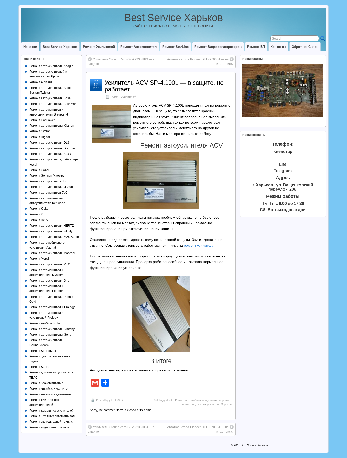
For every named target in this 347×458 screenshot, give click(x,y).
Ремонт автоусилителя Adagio (51, 66)
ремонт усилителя (199, 245)
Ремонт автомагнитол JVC (48, 192)
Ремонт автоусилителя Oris (49, 280)
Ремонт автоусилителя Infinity (50, 231)
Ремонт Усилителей (123, 96)
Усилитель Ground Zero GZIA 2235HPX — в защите (121, 62)
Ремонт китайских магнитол (49, 388)
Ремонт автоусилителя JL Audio (52, 187)
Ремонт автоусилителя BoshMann (53, 104)
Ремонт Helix (38, 220)
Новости (30, 47)
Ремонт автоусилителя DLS (49, 142)
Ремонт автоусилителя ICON (50, 154)
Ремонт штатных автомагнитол (52, 416)
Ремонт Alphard (40, 82)
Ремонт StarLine (175, 47)
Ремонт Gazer (39, 170)
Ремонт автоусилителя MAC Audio (54, 237)
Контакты (278, 47)
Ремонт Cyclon (40, 131)
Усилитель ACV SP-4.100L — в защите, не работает (164, 86)
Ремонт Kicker (39, 208)
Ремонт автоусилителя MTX (49, 264)
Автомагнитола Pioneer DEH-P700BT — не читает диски (200, 62)
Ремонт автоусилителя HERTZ (51, 225)
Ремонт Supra (39, 367)
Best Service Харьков (173, 17)
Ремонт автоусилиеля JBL (48, 181)
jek (111, 400)
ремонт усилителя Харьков (214, 404)
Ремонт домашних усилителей (51, 410)
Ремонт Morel (39, 258)
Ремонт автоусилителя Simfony (52, 329)
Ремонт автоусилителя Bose (50, 98)
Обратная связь (305, 47)
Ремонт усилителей (99, 47)
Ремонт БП (256, 47)
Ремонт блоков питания (46, 383)
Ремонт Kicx (38, 214)
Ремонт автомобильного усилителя (198, 400)
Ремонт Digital (39, 137)
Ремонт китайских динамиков (50, 394)
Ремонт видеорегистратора (49, 427)
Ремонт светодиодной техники (51, 421)
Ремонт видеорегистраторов (218, 47)
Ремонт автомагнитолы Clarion (51, 125)
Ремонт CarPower (42, 120)
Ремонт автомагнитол (138, 47)
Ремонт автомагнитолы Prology (52, 307)
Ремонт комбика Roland (46, 323)
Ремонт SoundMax (42, 351)
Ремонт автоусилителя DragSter (52, 148)
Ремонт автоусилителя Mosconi (52, 253)
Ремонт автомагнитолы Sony (50, 334)
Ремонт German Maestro (46, 175)
